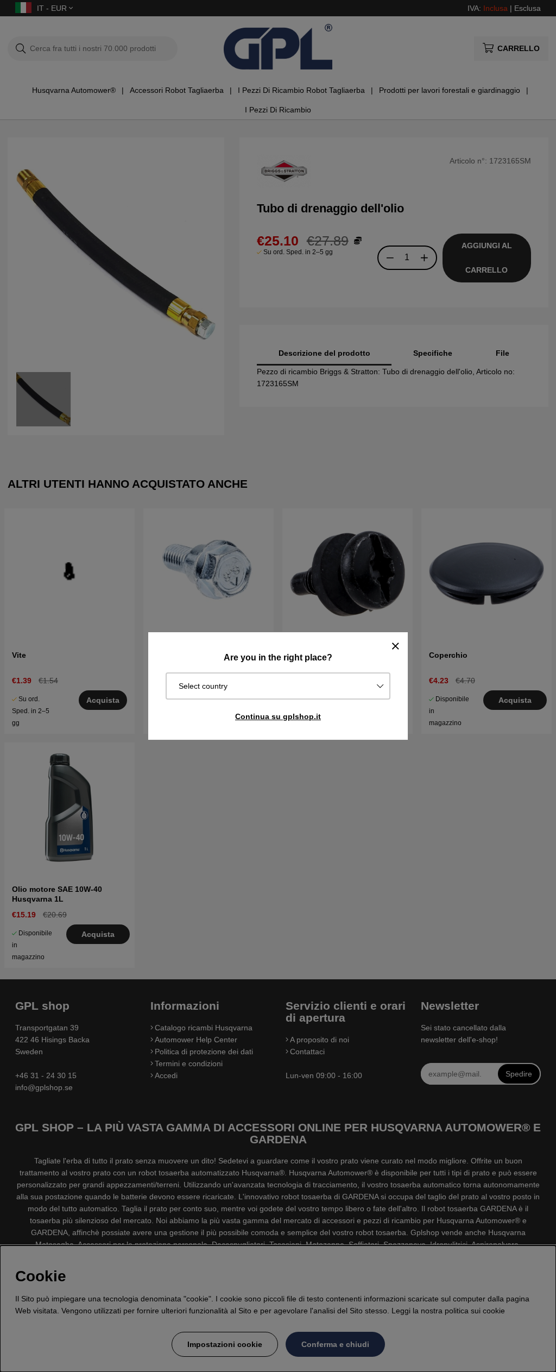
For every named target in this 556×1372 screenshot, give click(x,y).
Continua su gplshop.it (278, 716)
